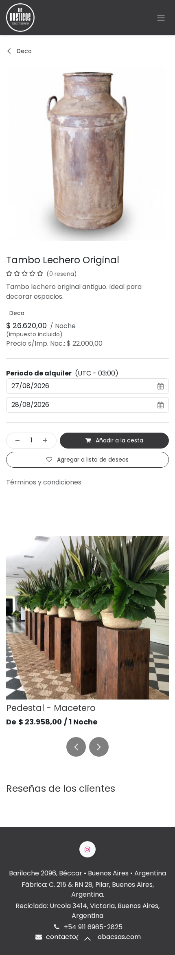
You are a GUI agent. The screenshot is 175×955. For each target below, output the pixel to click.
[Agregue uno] (47, 440)
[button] (76, 747)
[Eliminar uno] (15, 440)
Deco (23, 51)
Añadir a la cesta (118, 440)
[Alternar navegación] (161, 17)
